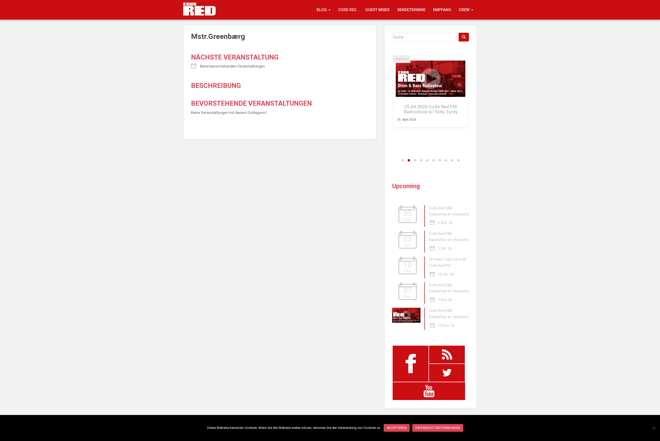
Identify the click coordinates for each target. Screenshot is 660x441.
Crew (465, 9)
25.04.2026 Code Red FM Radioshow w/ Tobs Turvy (431, 109)
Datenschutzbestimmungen (437, 428)
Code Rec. (348, 9)
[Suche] (464, 37)
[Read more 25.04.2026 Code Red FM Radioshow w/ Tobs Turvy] (430, 79)
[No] (653, 428)
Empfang (442, 9)
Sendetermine (411, 9)
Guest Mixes (377, 9)
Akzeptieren (397, 428)
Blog (322, 9)
